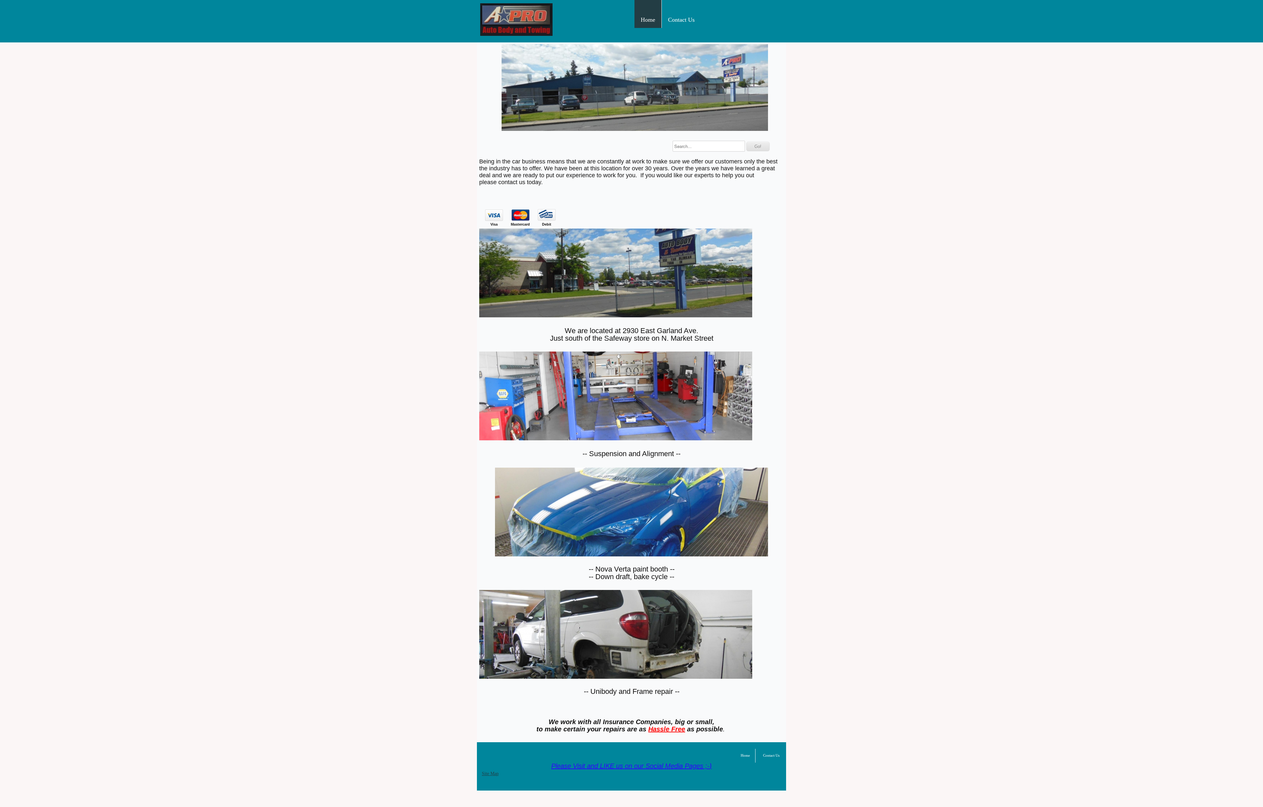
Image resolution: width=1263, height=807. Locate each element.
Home (648, 19)
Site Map (490, 773)
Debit (546, 224)
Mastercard (520, 224)
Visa (494, 224)
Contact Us (681, 19)
